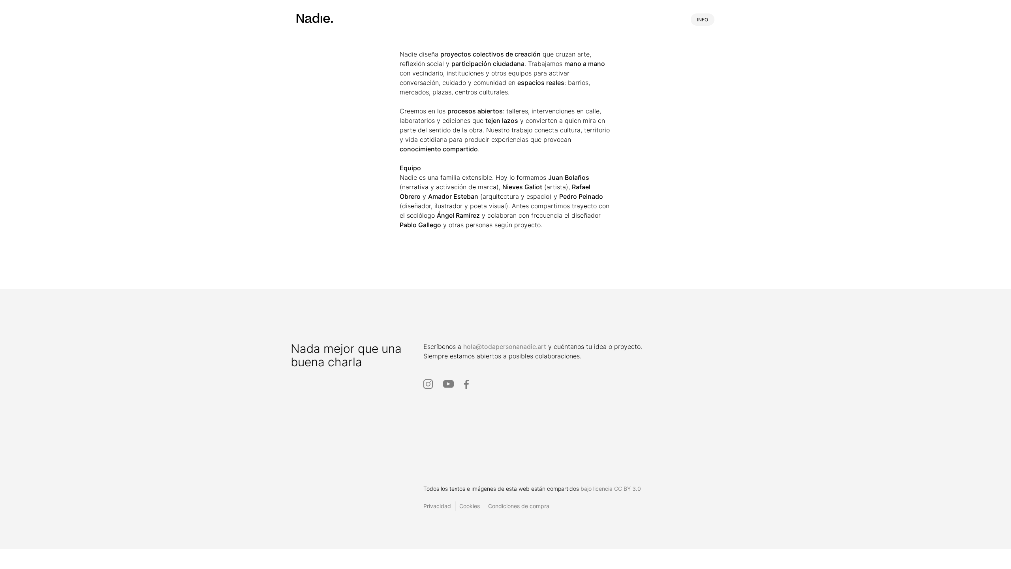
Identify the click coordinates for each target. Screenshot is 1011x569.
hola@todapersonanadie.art (504, 346)
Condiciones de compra (518, 506)
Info (702, 20)
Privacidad (437, 506)
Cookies (469, 506)
